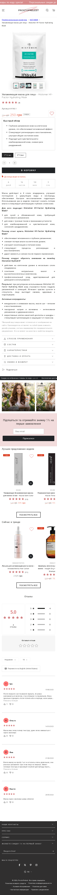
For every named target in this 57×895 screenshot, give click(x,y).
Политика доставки (39, 886)
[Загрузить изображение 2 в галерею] (22, 86)
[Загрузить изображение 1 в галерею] (16, 86)
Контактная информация (20, 890)
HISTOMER (34, 20)
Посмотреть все (28, 515)
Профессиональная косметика (14, 20)
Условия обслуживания (21, 886)
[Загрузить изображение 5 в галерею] (41, 86)
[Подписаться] (53, 851)
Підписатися (28, 438)
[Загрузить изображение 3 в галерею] (28, 86)
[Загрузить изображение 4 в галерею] (35, 86)
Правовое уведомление (40, 890)
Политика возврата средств (15, 883)
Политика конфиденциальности (40, 883)
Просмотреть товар (30, 483)
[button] (47, 10)
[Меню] (3, 10)
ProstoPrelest (23, 880)
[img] (9, 102)
